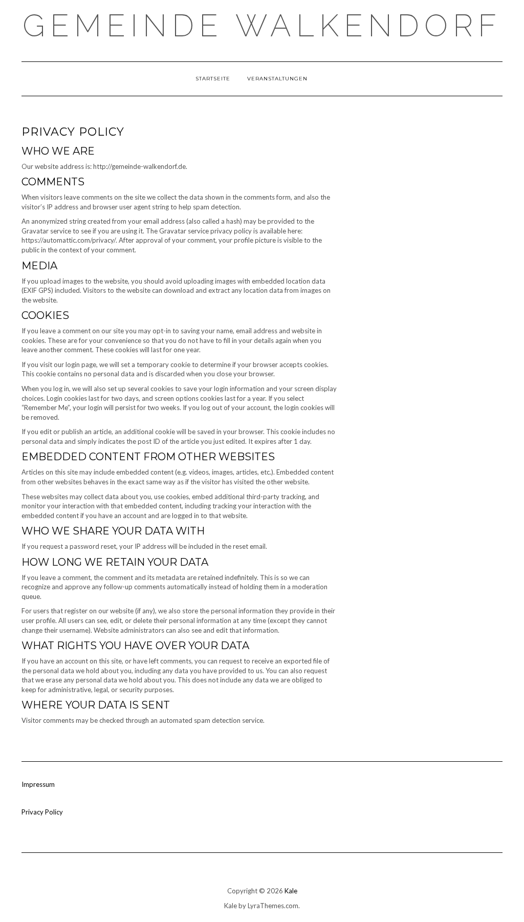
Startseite (212, 78)
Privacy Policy (42, 812)
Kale (291, 891)
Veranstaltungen (277, 78)
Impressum (38, 784)
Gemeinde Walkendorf (262, 26)
